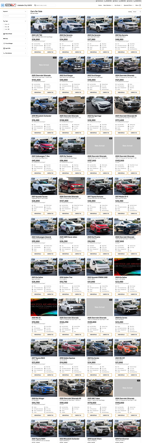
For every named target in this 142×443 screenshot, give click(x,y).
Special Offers (128, 5)
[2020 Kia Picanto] (99, 226)
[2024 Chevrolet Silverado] (127, 65)
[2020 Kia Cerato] (127, 307)
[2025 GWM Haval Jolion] (72, 226)
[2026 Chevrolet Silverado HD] (72, 388)
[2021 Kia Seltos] (44, 267)
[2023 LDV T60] (44, 24)
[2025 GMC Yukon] (99, 388)
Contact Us (50, 52)
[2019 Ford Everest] (127, 428)
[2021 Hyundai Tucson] (44, 186)
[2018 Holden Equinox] (72, 347)
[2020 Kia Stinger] (44, 388)
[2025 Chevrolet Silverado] (44, 65)
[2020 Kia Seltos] (127, 267)
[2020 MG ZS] (44, 307)
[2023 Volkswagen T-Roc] (44, 146)
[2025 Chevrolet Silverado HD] (127, 105)
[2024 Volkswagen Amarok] (44, 226)
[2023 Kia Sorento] (99, 24)
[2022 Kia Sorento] (72, 24)
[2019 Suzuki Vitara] (99, 428)
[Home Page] (8, 5)
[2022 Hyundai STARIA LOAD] (99, 267)
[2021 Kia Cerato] (99, 347)
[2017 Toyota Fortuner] (99, 186)
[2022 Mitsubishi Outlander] (72, 428)
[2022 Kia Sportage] (99, 105)
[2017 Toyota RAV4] (44, 347)
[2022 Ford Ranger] (72, 65)
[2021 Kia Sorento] (127, 24)
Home (100, 5)
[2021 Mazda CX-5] (127, 186)
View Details (37, 52)
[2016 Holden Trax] (72, 267)
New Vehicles (107, 5)
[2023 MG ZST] (127, 347)
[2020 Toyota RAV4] (44, 428)
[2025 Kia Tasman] (72, 146)
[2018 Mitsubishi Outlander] (44, 105)
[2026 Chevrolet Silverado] (99, 146)
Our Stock (117, 5)
